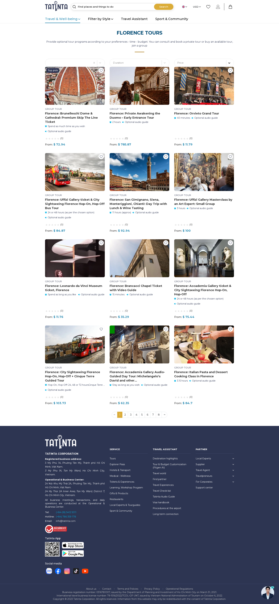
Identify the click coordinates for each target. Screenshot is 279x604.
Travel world (159, 473)
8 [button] (159, 414)
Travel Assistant (134, 19)
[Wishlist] (208, 6)
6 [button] (147, 414)
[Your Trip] (230, 6)
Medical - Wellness (120, 476)
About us (91, 588)
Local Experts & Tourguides (125, 505)
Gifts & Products (119, 493)
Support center (204, 487)
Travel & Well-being (61, 19)
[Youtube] (85, 571)
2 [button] (125, 414)
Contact (106, 588)
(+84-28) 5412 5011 (66, 512)
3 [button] (131, 414)
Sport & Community (171, 19)
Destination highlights (165, 458)
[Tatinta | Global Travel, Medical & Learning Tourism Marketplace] (56, 6)
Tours (113, 458)
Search (163, 6)
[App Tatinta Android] (73, 554)
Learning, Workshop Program (126, 487)
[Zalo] (49, 571)
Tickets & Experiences (122, 481)
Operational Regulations (179, 588)
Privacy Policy (152, 588)
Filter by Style (99, 19)
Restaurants (116, 499)
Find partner (159, 479)
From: (49, 144)
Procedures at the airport (167, 508)
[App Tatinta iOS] (73, 545)
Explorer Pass (117, 464)
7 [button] (153, 414)
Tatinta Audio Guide (164, 496)
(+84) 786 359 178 (66, 516)
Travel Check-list (162, 490)
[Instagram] (67, 571)
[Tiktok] (76, 571)
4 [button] (136, 414)
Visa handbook (161, 502)
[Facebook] (58, 571)
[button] (164, 415)
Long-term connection (166, 514)
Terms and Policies (127, 588)
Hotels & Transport (120, 470)
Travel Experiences (163, 485)
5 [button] (142, 414)
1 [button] (119, 414)
